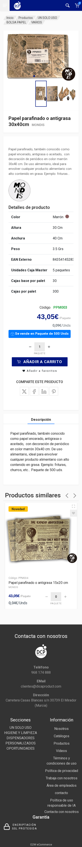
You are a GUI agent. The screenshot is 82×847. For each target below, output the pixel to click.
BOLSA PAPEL (16, 22)
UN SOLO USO (47, 18)
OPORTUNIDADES (21, 748)
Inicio (10, 18)
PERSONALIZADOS (20, 743)
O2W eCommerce (41, 844)
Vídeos (61, 751)
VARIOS (36, 22)
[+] (49, 346)
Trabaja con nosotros (61, 778)
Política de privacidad (61, 771)
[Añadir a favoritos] (73, 513)
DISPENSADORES (21, 738)
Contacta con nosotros (61, 812)
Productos (26, 18)
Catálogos (61, 736)
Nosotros (61, 729)
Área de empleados (62, 785)
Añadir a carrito (42, 361)
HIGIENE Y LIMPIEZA (20, 733)
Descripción (41, 420)
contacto (61, 793)
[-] (30, 346)
